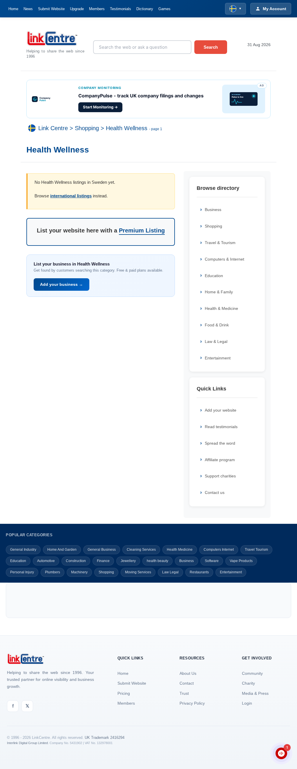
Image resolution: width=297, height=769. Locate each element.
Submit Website (51, 9)
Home (13, 9)
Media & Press (255, 693)
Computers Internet (219, 550)
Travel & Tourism (220, 242)
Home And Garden (62, 550)
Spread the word (220, 443)
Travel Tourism (256, 550)
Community (252, 673)
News (28, 9)
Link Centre (53, 128)
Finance (103, 561)
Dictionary (144, 9)
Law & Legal (216, 341)
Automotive (46, 561)
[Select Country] (33, 128)
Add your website (220, 410)
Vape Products (241, 561)
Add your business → (61, 284)
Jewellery (128, 561)
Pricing (123, 693)
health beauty (157, 561)
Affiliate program (220, 459)
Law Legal (170, 572)
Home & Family (219, 292)
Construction (76, 561)
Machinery (79, 572)
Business (213, 209)
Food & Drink (217, 325)
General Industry (23, 550)
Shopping (87, 128)
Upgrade (77, 9)
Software (212, 561)
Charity (248, 683)
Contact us (214, 492)
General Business (102, 550)
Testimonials (120, 9)
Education (214, 275)
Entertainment (218, 358)
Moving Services (138, 572)
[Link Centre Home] (55, 38)
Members (97, 9)
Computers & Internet (224, 259)
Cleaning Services (141, 550)
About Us (188, 673)
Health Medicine (180, 550)
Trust (184, 693)
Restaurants (199, 572)
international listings (71, 195)
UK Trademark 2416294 (104, 737)
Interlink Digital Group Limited (27, 743)
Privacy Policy (192, 703)
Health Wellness (126, 128)
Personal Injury (22, 572)
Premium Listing (142, 230)
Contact (187, 683)
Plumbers (52, 572)
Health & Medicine (221, 308)
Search (211, 47)
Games (164, 9)
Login (247, 703)
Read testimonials (221, 426)
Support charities (220, 476)
